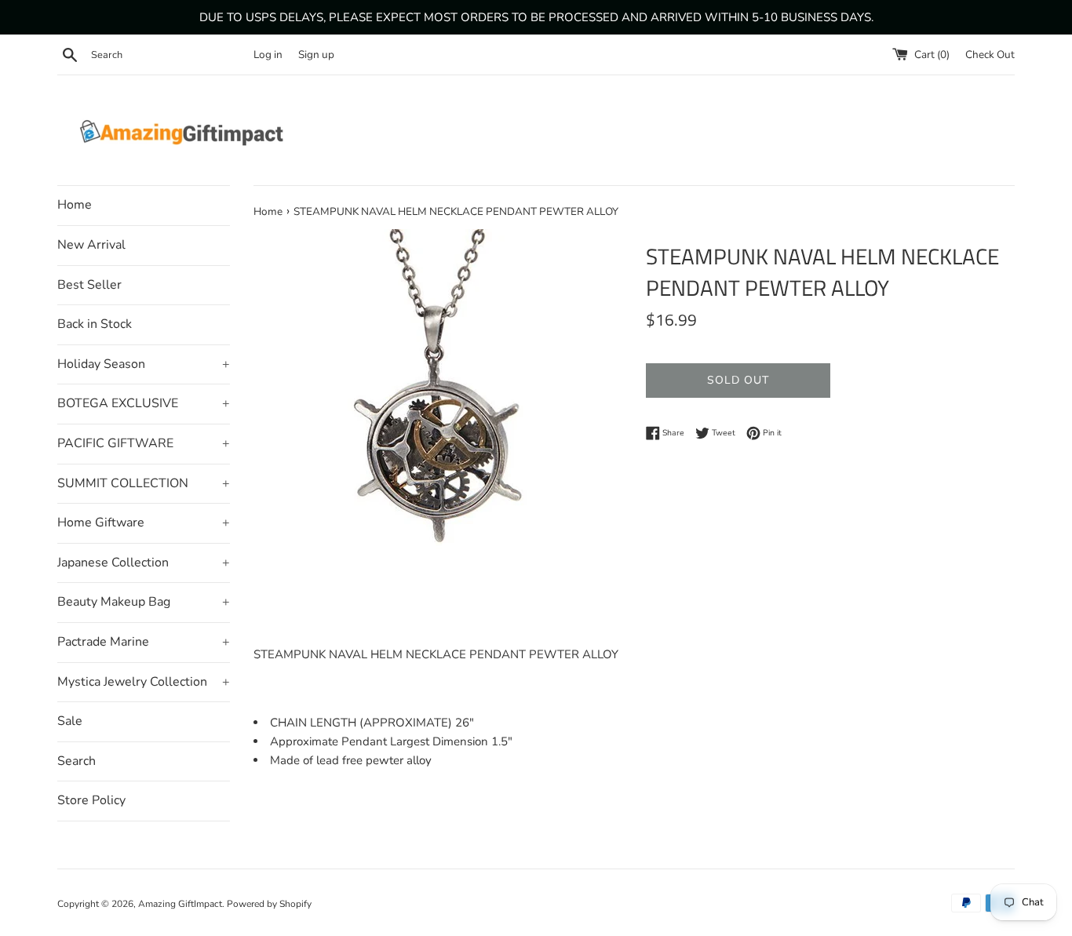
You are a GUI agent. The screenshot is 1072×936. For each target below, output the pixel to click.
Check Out (990, 54)
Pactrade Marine (143, 641)
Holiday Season (143, 364)
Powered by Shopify (269, 904)
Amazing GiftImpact (180, 904)
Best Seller (89, 284)
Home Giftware (143, 522)
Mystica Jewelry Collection (143, 681)
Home (74, 204)
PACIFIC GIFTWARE (143, 443)
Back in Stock (94, 324)
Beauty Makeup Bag (143, 601)
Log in (268, 54)
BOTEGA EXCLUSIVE (143, 403)
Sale (69, 721)
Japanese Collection (143, 562)
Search (76, 761)
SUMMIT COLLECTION (143, 483)
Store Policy (91, 800)
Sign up (316, 54)
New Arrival (91, 244)
